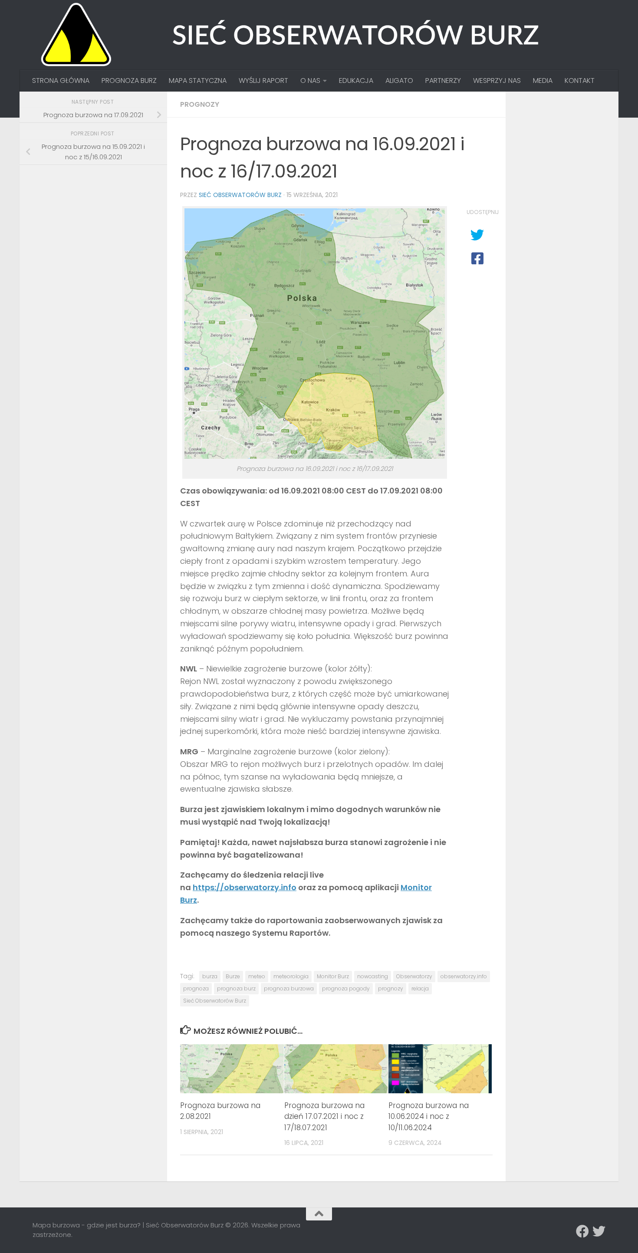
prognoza (196, 988)
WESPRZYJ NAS (497, 81)
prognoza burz (236, 988)
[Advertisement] (98, 232)
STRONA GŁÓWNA (60, 81)
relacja (420, 988)
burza (209, 976)
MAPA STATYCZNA (198, 81)
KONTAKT (580, 81)
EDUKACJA (356, 81)
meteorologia (291, 976)
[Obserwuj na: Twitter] (598, 1231)
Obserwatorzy (414, 976)
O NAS (310, 81)
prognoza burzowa (289, 988)
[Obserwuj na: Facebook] (582, 1231)
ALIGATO (399, 81)
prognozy (390, 988)
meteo (256, 976)
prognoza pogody (346, 988)
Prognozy (199, 104)
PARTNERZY (443, 81)
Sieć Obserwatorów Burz (240, 195)
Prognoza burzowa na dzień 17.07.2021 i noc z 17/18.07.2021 (324, 1116)
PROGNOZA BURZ (129, 81)
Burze (233, 976)
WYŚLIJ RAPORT (263, 81)
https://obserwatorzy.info (244, 887)
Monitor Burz (333, 976)
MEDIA (542, 81)
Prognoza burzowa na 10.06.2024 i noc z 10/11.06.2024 (428, 1116)
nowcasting (372, 976)
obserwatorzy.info (464, 976)
